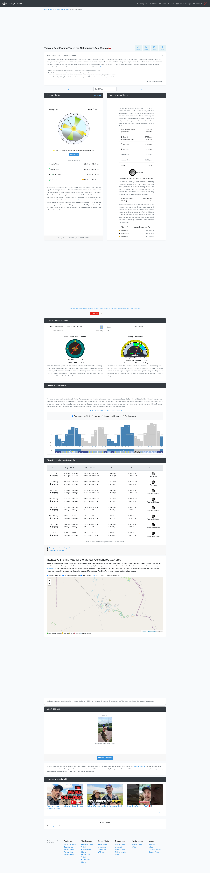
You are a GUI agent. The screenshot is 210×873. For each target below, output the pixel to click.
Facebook (103, 844)
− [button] (49, 583)
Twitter (102, 852)
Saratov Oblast (65, 9)
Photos (154, 4)
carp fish (105, 715)
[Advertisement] (105, 27)
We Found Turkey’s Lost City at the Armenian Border (105, 806)
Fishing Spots (48, 9)
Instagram (103, 847)
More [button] (180, 4)
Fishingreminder (14, 4)
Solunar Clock (120, 849)
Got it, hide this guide (155, 81)
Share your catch (106, 757)
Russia (56, 9)
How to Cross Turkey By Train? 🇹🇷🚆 (139, 806)
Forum (171, 4)
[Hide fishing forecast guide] (162, 55)
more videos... (158, 813)
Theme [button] (198, 4)
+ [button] (49, 580)
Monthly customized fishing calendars (61, 548)
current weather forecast (78, 200)
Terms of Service (155, 849)
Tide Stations (68, 847)
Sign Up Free (74, 154)
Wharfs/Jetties (87, 575)
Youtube (103, 849)
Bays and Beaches (54, 575)
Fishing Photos (69, 852)
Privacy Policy (154, 852)
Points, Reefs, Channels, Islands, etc (107, 575)
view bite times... (101, 67)
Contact (152, 844)
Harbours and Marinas (72, 575)
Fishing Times (143, 4)
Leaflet (144, 631)
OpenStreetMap (152, 631)
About (151, 847)
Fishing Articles (69, 854)
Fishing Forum (69, 849)
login (53, 826)
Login (189, 4)
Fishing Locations (70, 844)
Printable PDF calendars (57, 550)
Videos (163, 4)
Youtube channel (139, 766)
